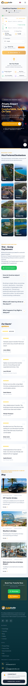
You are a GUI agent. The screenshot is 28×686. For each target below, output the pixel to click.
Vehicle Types (5, 656)
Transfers (4, 631)
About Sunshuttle (6, 651)
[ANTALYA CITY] (20, 209)
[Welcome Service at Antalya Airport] (14, 550)
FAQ (3, 653)
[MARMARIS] (20, 227)
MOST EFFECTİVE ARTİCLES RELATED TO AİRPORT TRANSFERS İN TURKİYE (14, 128)
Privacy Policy (5, 646)
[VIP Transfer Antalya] (14, 485)
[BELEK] (7, 172)
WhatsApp (15, 591)
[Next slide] (25, 145)
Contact (4, 638)
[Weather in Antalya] (14, 518)
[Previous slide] (25, 140)
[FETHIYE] (20, 191)
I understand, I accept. (14, 681)
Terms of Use (5, 648)
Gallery (4, 636)
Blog (3, 633)
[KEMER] (20, 172)
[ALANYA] (7, 209)
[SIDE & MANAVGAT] (7, 191)
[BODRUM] (7, 227)
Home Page (5, 628)
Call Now (15, 596)
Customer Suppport (10, 267)
